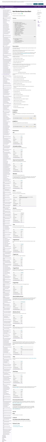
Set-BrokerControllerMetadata (6, 339)
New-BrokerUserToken (5, 178)
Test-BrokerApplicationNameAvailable (7, 415)
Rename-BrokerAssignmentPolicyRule (6, 284)
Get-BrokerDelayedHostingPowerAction (7, 55)
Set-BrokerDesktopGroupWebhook (7, 344)
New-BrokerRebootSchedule (6, 169)
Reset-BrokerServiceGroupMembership (6, 307)
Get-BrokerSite (4, 113)
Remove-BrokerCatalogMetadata (7, 209)
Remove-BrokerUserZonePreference (6, 275)
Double (21, 286)
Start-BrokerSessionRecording (6, 404)
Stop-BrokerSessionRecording (6, 407)
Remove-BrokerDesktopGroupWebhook (6, 221)
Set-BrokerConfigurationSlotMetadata (7, 338)
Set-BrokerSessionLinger (6, 386)
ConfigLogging (4, 436)
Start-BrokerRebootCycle (6, 403)
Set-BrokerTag (4, 392)
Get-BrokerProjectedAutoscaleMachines (7, 96)
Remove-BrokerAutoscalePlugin (6, 203)
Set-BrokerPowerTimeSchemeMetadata (7, 376)
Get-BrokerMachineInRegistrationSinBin (7, 85)
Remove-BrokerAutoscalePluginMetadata (7, 204)
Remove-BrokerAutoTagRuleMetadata (6, 207)
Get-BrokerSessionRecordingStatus (6, 111)
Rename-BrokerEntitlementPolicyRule (6, 292)
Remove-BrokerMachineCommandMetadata (7, 248)
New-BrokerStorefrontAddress (6, 174)
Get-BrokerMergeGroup (5, 92)
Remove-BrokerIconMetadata (6, 239)
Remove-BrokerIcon (5, 238)
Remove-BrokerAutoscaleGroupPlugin (6, 200)
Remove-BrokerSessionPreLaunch (7, 269)
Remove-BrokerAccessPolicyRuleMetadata (7, 182)
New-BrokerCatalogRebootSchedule (6, 145)
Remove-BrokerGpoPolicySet (6, 228)
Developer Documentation (9, 6)
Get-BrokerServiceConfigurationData (7, 104)
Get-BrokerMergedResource (6, 91)
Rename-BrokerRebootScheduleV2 (7, 300)
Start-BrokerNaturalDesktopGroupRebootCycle (7, 401)
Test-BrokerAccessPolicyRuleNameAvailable (7, 408)
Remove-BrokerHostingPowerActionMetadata (7, 232)
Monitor (3, 441)
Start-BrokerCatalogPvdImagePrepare (7, 396)
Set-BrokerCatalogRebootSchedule (6, 335)
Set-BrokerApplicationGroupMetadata (7, 319)
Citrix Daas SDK (15, 8)
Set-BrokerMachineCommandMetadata (7, 364)
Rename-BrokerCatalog (5, 288)
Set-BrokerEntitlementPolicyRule (7, 345)
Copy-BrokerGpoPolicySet (6, 24)
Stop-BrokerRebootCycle (6, 405)
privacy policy (19, 1)
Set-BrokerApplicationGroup (6, 317)
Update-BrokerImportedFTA (6, 431)
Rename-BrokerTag (5, 301)
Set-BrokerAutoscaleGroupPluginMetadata (7, 327)
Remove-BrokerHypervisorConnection (6, 235)
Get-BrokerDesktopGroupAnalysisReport (7, 58)
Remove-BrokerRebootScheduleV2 (7, 262)
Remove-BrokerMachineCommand (7, 246)
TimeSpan (22, 244)
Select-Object (17, 387)
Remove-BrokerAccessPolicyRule (7, 181)
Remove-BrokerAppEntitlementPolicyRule (7, 188)
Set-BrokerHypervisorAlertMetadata (6, 356)
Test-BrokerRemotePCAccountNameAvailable (7, 429)
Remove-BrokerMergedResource (7, 253)
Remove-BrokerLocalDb (6, 244)
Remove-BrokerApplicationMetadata (6, 195)
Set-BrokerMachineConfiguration (7, 365)
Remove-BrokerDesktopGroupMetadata (6, 220)
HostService (3, 439)
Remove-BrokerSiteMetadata (6, 270)
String (21, 180)
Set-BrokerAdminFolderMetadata (7, 312)
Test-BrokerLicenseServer (6, 424)
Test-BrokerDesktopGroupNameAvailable (7, 420)
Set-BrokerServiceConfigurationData (7, 384)
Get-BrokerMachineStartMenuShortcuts (7, 88)
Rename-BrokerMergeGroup (6, 298)
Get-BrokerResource (5, 101)
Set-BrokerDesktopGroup (6, 342)
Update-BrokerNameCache (6, 433)
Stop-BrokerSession (5, 406)
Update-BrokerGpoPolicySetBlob (7, 430)
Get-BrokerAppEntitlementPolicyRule (7, 36)
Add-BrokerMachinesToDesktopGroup (7, 18)
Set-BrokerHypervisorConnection (7, 357)
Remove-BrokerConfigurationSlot (7, 212)
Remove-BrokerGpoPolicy (6, 227)
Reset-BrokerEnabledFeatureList (7, 302)
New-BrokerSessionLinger (6, 172)
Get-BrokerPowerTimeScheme (6, 93)
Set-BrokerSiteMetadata (6, 391)
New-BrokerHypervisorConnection (26, 53)
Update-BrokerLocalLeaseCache (7, 432)
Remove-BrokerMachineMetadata (7, 252)
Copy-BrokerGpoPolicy (5, 23)
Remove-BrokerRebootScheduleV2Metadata (7, 263)
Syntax (39, 14)
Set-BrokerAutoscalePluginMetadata (7, 329)
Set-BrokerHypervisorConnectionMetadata (7, 358)
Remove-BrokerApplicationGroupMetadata (7, 192)
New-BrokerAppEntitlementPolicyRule (7, 137)
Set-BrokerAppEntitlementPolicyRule (7, 315)
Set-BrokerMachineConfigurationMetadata (7, 367)
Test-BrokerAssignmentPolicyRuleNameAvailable (7, 416)
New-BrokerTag (5, 175)
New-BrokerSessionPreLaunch (6, 173)
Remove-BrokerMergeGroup (6, 256)
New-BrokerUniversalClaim (6, 176)
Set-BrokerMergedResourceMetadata (7, 372)
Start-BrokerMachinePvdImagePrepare (7, 399)
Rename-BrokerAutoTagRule (6, 287)
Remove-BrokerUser (5, 274)
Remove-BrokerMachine (6, 245)
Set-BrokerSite (4, 390)
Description (39, 16)
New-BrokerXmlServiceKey (6, 180)
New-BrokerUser (5, 177)
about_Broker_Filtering (27, 299)
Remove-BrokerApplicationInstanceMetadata (7, 193)
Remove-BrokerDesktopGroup (6, 218)
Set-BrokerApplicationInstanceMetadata (7, 320)
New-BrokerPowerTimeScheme (6, 168)
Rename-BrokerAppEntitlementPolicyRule (7, 280)
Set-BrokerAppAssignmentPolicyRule (7, 313)
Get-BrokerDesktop (5, 56)
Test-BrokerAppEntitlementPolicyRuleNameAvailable (7, 412)
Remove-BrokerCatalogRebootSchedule (6, 211)
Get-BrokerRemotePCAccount (6, 100)
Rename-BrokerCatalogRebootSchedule (6, 289)
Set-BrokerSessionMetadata (6, 387)
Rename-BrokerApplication (6, 282)
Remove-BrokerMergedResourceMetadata (7, 255)
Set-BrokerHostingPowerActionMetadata (7, 354)
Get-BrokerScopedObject (6, 102)
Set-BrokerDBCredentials (6, 341)
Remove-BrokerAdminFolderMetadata (6, 185)
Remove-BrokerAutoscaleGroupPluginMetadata (7, 202)
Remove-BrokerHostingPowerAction (6, 230)
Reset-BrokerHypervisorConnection (6, 303)
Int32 (21, 163)
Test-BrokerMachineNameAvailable (6, 425)
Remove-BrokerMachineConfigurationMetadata (7, 251)
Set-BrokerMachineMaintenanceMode (7, 368)
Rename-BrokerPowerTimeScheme (7, 299)
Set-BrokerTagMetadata (6, 393)
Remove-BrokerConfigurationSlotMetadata (7, 213)
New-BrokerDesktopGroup (6, 150)
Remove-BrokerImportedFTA (6, 241)
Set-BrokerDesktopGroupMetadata (7, 343)
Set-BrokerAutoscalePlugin (6, 328)
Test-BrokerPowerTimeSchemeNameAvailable (7, 427)
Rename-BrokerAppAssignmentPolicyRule (7, 279)
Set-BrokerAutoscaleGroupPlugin (7, 325)
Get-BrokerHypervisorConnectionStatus (7, 76)
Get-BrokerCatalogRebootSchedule (6, 46)
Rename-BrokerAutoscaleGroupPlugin (6, 286)
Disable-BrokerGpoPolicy (6, 25)
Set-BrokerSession (5, 385)
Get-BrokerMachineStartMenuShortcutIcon (7, 86)
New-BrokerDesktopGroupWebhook (6, 151)
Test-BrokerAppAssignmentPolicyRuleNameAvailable (7, 410)
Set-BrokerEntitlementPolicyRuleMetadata (7, 346)
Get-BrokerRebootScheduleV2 (6, 99)
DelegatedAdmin (4, 437)
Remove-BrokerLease (5, 242)
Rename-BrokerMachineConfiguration (6, 297)
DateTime (22, 229)
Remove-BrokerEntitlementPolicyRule (6, 223)
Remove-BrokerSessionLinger (6, 267)
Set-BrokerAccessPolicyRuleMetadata (7, 311)
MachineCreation (4, 440)
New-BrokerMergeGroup (6, 167)
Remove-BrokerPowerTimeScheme (7, 257)
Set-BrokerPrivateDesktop (6, 377)
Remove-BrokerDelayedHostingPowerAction (7, 217)
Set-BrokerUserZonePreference (6, 394)
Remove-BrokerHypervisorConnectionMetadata (7, 237)
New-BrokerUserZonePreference (7, 179)
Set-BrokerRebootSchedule (6, 379)
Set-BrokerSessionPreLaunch (6, 388)
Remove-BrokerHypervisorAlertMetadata (6, 234)
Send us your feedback (39, 25)
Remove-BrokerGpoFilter (6, 226)
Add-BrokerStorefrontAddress (6, 20)
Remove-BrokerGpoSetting (6, 229)
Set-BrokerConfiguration (6, 336)
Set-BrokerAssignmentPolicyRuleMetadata (7, 324)
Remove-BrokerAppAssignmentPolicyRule (7, 186)
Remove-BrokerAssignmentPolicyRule (6, 197)
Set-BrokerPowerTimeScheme (6, 374)
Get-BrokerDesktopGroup (6, 57)
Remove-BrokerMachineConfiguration (6, 249)
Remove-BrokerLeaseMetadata (6, 243)
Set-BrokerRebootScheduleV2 (6, 380)
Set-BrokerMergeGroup (5, 373)
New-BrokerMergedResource (6, 166)
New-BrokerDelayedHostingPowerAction (7, 149)
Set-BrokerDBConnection (6, 340)
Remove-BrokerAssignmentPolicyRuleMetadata (7, 198)
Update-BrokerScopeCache (6, 434)
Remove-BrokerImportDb (6, 240)
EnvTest (3, 438)
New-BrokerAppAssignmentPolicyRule (7, 136)
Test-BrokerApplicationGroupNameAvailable (7, 413)
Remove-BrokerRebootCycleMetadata (6, 260)
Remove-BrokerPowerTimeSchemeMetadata (7, 258)
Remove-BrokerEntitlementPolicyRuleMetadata (7, 225)
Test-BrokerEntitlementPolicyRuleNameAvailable (7, 423)
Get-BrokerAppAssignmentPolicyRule (7, 35)
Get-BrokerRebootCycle (6, 97)
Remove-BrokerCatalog (5, 208)
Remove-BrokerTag (5, 271)
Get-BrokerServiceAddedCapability (7, 103)
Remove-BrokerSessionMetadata (7, 268)
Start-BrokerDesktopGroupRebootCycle (7, 397)
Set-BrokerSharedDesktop (6, 389)
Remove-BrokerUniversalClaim (6, 273)
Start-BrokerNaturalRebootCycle (7, 402)
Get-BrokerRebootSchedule (6, 98)
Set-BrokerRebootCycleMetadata (7, 378)
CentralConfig (4, 435)
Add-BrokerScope (5, 19)
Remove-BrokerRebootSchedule (6, 261)
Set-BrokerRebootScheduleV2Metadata (7, 381)
